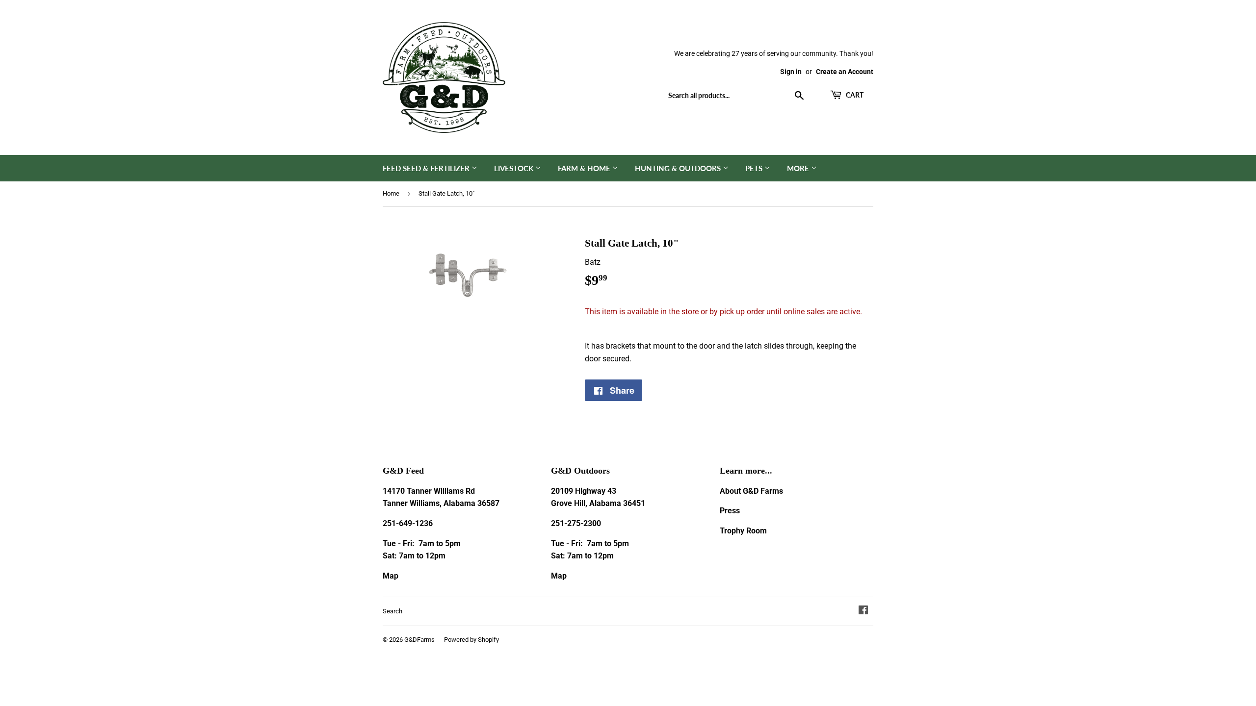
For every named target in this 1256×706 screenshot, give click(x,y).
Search (392, 611)
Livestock (514, 168)
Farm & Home (585, 168)
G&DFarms (419, 639)
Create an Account (844, 72)
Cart (854, 95)
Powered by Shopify (471, 639)
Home (391, 193)
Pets (754, 168)
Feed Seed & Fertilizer (427, 168)
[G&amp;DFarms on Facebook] (863, 611)
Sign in (791, 72)
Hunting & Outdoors (679, 168)
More (799, 168)
